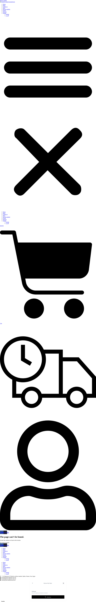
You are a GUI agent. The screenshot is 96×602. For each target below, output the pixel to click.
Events (4, 10)
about (4, 5)
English (4, 13)
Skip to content (3, 0)
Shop (4, 8)
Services (5, 11)
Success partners (6, 9)
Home (4, 4)
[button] (48, 114)
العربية (7, 15)
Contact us (5, 6)
